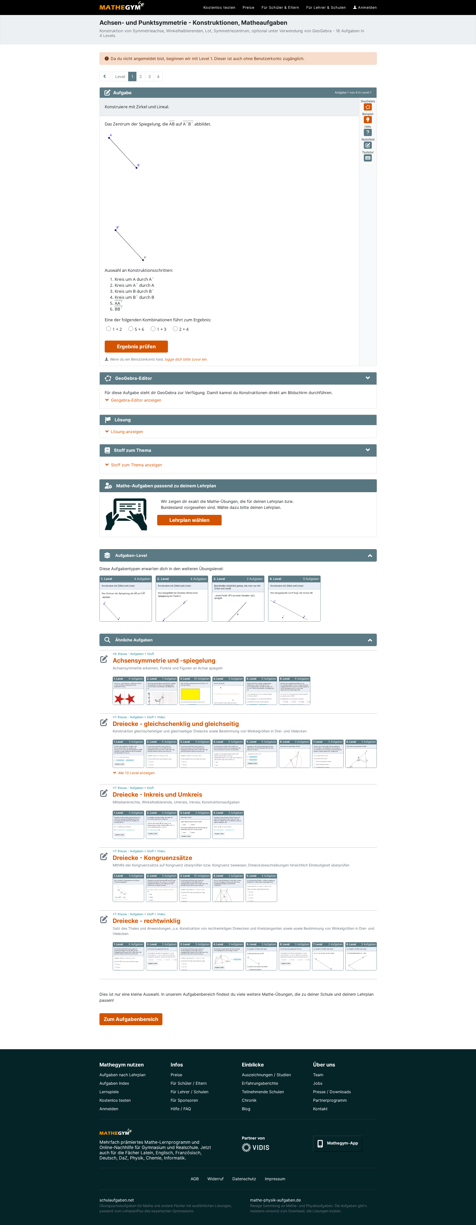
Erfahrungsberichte (260, 1083)
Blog (246, 1108)
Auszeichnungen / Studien (266, 1074)
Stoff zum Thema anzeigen (136, 464)
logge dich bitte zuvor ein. (186, 359)
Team (318, 1074)
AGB (195, 1178)
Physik (136, 1157)
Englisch (164, 1152)
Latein (147, 1152)
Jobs (317, 1083)
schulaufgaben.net (116, 1199)
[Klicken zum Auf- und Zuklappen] (368, 378)
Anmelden (108, 1108)
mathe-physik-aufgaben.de (275, 1199)
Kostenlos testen (115, 1100)
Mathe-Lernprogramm (167, 1142)
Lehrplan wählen (189, 520)
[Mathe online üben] (115, 1132)
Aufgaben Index (114, 1083)
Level (120, 76)
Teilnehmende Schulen (263, 1091)
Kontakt (320, 1108)
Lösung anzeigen (127, 431)
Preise (176, 1074)
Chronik (249, 1100)
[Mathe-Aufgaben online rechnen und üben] (121, 7)
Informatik (174, 1157)
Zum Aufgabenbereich (131, 1019)
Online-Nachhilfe (116, 1147)
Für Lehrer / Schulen (189, 1091)
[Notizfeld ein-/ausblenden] (368, 145)
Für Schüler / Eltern (189, 1083)
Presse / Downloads (332, 1091)
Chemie (153, 1157)
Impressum (275, 1178)
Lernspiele (109, 1091)
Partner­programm (330, 1100)
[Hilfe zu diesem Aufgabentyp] (368, 132)
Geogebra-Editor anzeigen (136, 400)
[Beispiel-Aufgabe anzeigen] (368, 119)
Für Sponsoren (184, 1100)
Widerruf (215, 1178)
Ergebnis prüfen (136, 347)
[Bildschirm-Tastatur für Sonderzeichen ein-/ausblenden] (368, 158)
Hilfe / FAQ (181, 1108)
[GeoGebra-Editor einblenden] (368, 107)
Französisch (187, 1152)
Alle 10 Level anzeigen (136, 773)
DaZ (123, 1157)
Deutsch (107, 1157)
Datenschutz (244, 1178)
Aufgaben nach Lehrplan (122, 1074)
